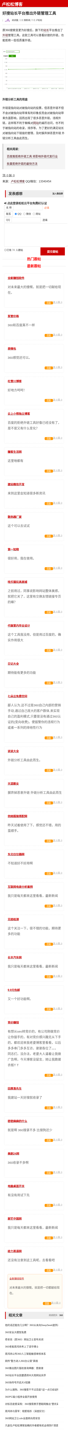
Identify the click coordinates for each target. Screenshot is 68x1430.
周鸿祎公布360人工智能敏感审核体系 (25, 1353)
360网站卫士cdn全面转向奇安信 (22, 1418)
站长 (46, 30)
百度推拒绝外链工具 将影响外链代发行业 (32, 156)
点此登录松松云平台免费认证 (27, 203)
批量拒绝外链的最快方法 (22, 163)
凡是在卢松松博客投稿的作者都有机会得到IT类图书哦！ (31, 1425)
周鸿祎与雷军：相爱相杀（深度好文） (26, 1411)
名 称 (9, 207)
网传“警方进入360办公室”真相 (21, 1361)
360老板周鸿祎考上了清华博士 (22, 1346)
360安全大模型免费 (15, 1332)
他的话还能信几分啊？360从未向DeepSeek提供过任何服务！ (31, 1325)
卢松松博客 (12, 4)
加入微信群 (57, 193)
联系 (8, 213)
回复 (49, 303)
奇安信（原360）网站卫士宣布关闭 (24, 1339)
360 (61, 1315)
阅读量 (14, 20)
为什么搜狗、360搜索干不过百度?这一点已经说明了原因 (31, 1389)
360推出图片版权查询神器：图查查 (24, 1368)
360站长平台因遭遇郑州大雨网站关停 (25, 1375)
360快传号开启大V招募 (17, 1382)
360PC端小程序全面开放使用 (21, 1396)
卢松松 (39, 20)
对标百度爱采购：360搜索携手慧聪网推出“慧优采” (31, 1404)
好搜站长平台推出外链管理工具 (29, 13)
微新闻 (27, 20)
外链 (5, 35)
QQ (8, 219)
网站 (36, 123)
